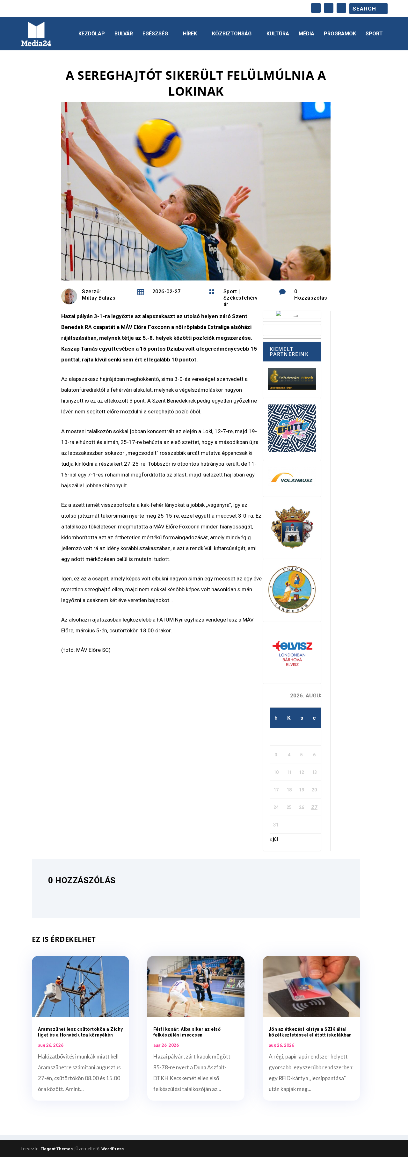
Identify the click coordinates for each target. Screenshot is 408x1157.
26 (301, 807)
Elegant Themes (56, 1148)
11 (289, 772)
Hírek (190, 34)
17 (276, 789)
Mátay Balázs (98, 298)
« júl (274, 839)
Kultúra (277, 34)
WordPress (112, 1148)
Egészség (155, 34)
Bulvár (123, 34)
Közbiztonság (231, 34)
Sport (374, 34)
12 (301, 772)
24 (276, 807)
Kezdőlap (91, 34)
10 (276, 772)
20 (314, 789)
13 (314, 772)
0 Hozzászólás (310, 294)
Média (306, 34)
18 (289, 789)
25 (289, 807)
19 (301, 789)
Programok (340, 34)
